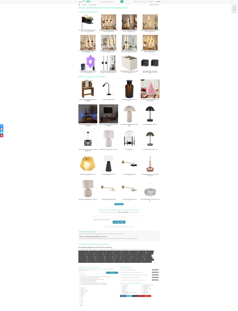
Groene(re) (88, 1)
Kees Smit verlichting (101, 251)
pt (81, 300)
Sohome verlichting (110, 251)
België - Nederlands (85, 290)
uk (81, 304)
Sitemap (124, 290)
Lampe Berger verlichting (136, 261)
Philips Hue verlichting (149, 259)
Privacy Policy (125, 293)
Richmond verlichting (141, 253)
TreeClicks (83, 276)
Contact (144, 293)
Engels (82, 301)
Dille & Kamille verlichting (146, 261)
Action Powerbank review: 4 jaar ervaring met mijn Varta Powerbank (139, 274)
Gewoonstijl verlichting (119, 261)
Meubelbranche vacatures (148, 285)
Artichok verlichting (133, 253)
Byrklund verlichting (82, 257)
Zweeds (82, 295)
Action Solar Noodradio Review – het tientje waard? (139, 272)
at (81, 306)
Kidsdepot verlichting (93, 251)
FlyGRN (82, 278)
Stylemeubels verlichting (100, 257)
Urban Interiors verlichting (100, 255)
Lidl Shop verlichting (82, 261)
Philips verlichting (126, 251)
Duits (82, 299)
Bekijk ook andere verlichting (91, 76)
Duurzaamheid (146, 286)
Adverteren (145, 291)
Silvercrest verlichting (82, 255)
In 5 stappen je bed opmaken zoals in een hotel (139, 277)
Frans (82, 289)
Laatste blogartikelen (125, 267)
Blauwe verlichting (120, 255)
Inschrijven (112, 272)
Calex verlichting (118, 251)
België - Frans (83, 291)
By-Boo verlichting (92, 259)
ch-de (82, 296)
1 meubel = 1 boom (147, 288)
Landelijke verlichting (128, 255)
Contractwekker (84, 283)
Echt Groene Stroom (85, 279)
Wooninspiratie (146, 292)
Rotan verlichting (127, 261)
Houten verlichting (90, 253)
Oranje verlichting (101, 261)
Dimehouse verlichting (83, 259)
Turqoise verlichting (109, 261)
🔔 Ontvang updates (119, 222)
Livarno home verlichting (83, 251)
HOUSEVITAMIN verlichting (92, 261)
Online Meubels (125, 285)
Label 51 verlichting (148, 257)
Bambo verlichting (116, 257)
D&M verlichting (150, 253)
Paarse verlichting (109, 257)
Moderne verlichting (116, 253)
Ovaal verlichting (91, 255)
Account (152, 1)
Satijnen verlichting (125, 253)
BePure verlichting (118, 259)
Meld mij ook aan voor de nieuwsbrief (101, 219)
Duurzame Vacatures (85, 281)
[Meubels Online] (79, 5)
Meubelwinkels (125, 291)
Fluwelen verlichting (147, 255)
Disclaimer (124, 288)
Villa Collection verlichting (125, 257)
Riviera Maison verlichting (137, 255)
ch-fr (82, 298)
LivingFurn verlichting (100, 259)
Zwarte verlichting (126, 259)
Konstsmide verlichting (109, 259)
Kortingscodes (146, 287)
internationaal (93, 281)
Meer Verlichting (119, 204)
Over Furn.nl (124, 286)
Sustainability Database (85, 284)
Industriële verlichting (134, 251)
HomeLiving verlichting (99, 253)
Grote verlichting (142, 251)
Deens (82, 305)
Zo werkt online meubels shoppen (129, 292)
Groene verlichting (91, 257)
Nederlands (83, 288)
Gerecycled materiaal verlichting (137, 257)
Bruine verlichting (150, 251)
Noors (82, 294)
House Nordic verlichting (110, 255)
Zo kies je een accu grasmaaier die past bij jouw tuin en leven (139, 280)
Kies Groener (83, 280)
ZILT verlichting (133, 259)
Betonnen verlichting (107, 253)
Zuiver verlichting (82, 253)
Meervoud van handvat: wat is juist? (139, 269)
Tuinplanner (145, 290)
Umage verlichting (141, 259)
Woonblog (124, 287)
